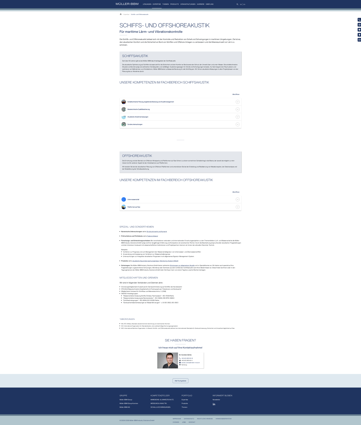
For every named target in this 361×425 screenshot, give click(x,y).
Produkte (174, 4)
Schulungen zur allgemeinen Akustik (182, 265)
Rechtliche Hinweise (205, 419)
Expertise (157, 4)
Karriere (200, 4)
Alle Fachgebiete (180, 381)
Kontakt (192, 422)
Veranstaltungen (187, 4)
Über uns (209, 4)
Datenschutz (189, 419)
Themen (165, 4)
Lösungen (147, 4)
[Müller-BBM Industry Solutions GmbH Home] (127, 3)
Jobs (184, 422)
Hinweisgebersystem (223, 419)
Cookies (176, 422)
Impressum (177, 419)
